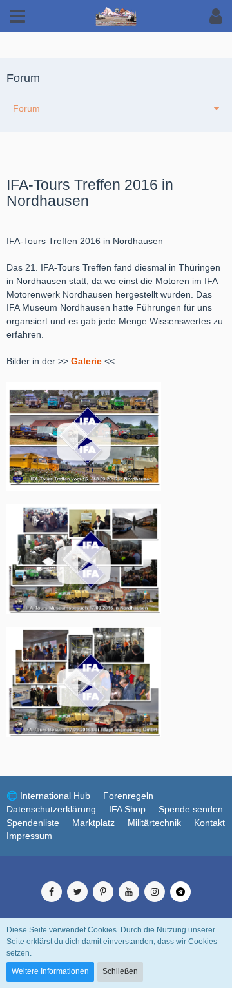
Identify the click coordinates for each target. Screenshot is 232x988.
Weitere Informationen (50, 971)
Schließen (120, 971)
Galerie (86, 361)
